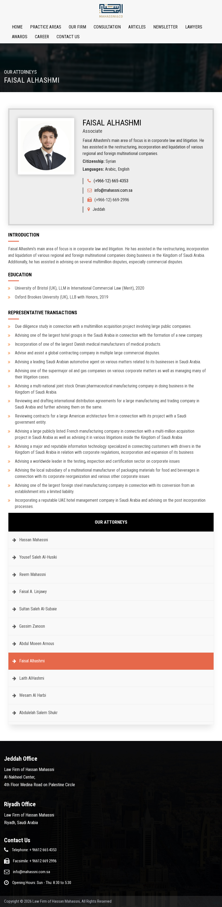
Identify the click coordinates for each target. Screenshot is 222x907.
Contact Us (68, 36)
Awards (19, 36)
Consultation (107, 27)
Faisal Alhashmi (32, 660)
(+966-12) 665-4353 (111, 180)
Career (42, 36)
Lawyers (193, 27)
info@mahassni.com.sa (113, 190)
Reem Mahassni (32, 574)
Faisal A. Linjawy (33, 591)
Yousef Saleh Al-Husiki (38, 557)
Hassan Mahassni (33, 539)
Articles (137, 27)
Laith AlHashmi (31, 678)
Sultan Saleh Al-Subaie (38, 608)
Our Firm (77, 27)
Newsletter (165, 27)
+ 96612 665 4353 (43, 849)
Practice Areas (45, 27)
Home (17, 27)
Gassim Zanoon (32, 626)
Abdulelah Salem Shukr (38, 712)
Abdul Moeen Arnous (36, 643)
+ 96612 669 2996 (43, 861)
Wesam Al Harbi (32, 695)
